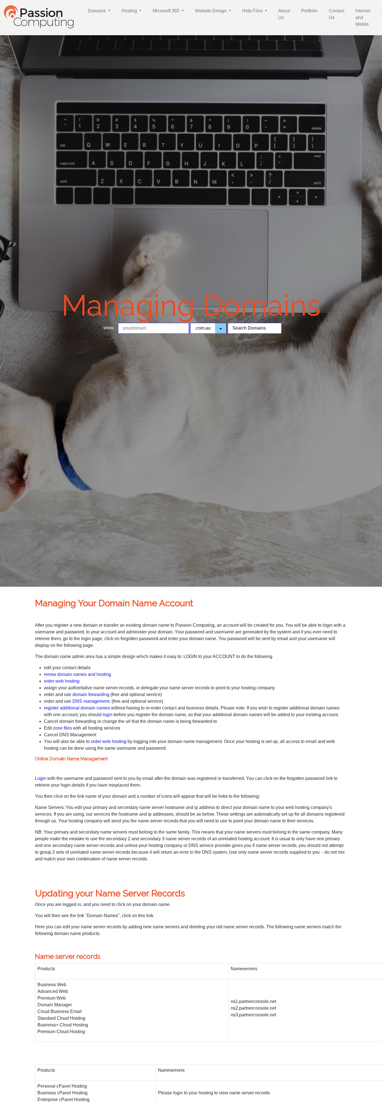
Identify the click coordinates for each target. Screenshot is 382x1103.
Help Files (253, 10)
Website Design (211, 10)
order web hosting (61, 681)
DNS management (90, 701)
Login (41, 778)
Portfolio (309, 10)
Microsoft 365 (166, 10)
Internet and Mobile (362, 17)
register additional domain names (77, 708)
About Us (284, 14)
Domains (97, 10)
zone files (63, 728)
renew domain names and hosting (77, 674)
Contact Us (336, 14)
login (107, 714)
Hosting (130, 10)
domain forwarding (91, 694)
